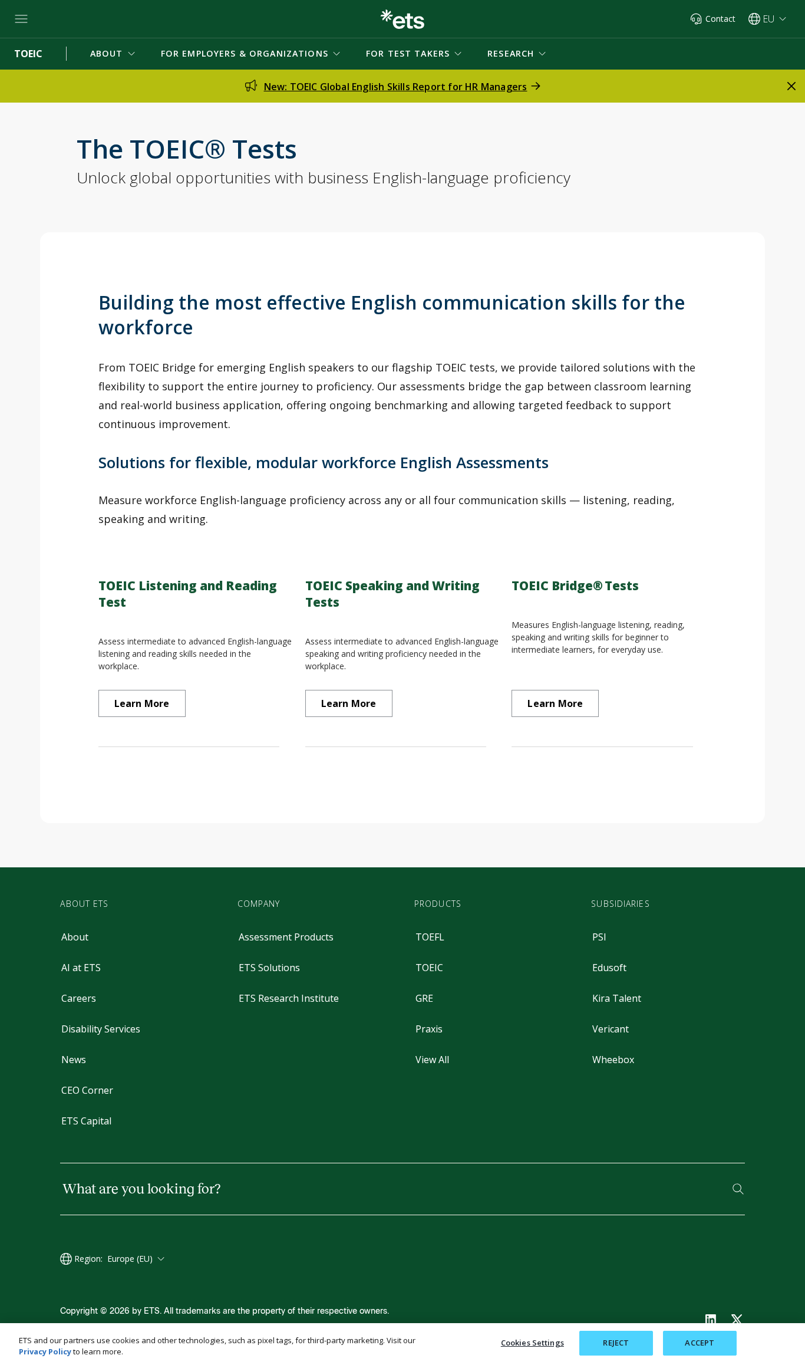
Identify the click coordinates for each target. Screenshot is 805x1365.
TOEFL (429, 936)
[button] (113, 54)
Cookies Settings (532, 1342)
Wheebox (613, 1059)
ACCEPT (699, 1342)
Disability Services (100, 1028)
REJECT (616, 1342)
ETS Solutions (269, 967)
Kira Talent (616, 998)
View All (432, 1059)
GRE (424, 998)
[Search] (738, 1189)
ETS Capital (86, 1120)
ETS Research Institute (289, 998)
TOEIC (429, 967)
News (73, 1059)
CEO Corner (87, 1090)
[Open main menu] (21, 19)
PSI (599, 936)
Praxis (429, 1028)
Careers (78, 998)
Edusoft (609, 967)
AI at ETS (81, 967)
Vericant (610, 1028)
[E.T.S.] (402, 19)
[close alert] (791, 86)
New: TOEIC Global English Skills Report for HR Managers (395, 86)
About (74, 936)
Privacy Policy (45, 1352)
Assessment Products (286, 936)
